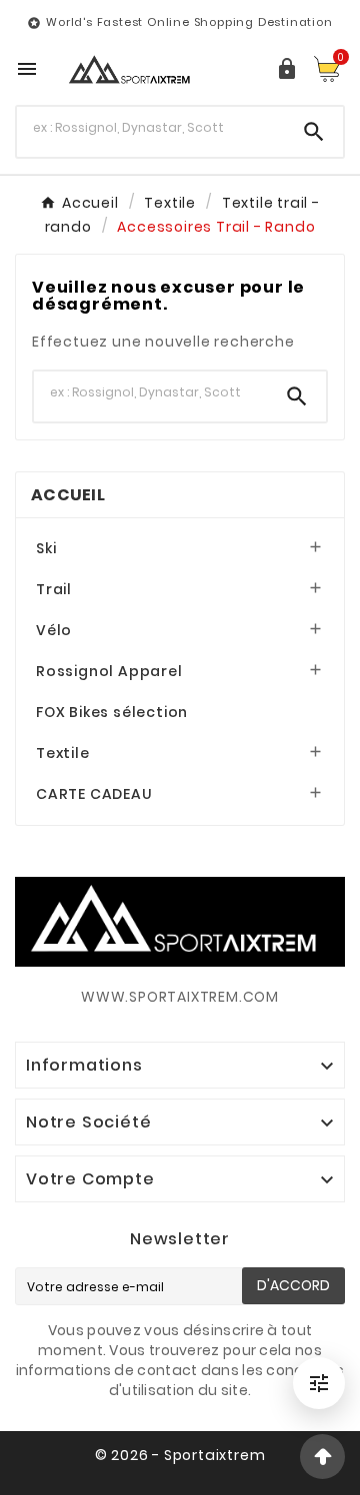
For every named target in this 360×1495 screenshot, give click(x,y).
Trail (54, 589)
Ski (46, 548)
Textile (63, 753)
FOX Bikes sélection (112, 712)
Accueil (68, 494)
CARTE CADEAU (94, 794)
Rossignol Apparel (109, 671)
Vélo (54, 630)
